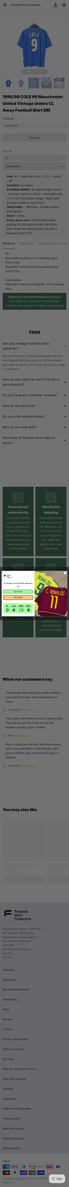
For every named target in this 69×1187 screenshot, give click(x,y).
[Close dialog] (65, 572)
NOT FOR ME (18, 597)
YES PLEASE (18, 591)
